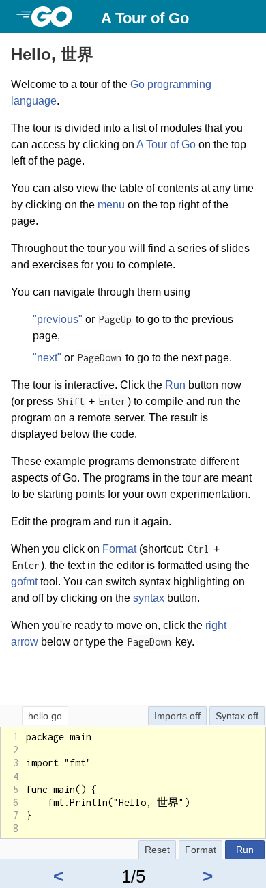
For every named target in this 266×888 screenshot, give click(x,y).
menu (111, 204)
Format (119, 549)
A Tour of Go (145, 18)
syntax (148, 598)
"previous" (58, 319)
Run (175, 385)
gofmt (24, 581)
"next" (47, 357)
